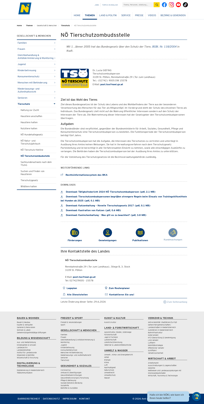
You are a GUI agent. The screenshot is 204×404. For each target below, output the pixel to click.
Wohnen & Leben (23, 330)
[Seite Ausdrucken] (184, 399)
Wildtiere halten (29, 186)
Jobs (97, 5)
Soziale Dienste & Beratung (71, 383)
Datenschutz (51, 398)
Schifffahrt (152, 350)
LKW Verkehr (153, 340)
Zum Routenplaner (119, 288)
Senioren (22, 97)
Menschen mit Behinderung (32, 82)
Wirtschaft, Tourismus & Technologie (163, 375)
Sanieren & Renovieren (26, 327)
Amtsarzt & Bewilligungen (71, 372)
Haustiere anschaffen (31, 116)
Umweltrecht (109, 372)
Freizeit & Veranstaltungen (71, 322)
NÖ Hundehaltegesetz (32, 134)
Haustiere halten (29, 122)
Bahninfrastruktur (155, 332)
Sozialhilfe (65, 385)
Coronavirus (66, 370)
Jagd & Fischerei (111, 337)
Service (126, 15)
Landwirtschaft (110, 340)
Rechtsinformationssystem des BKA (86, 174)
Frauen (21, 49)
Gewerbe (151, 368)
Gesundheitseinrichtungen (71, 375)
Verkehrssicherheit (155, 353)
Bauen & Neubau (23, 322)
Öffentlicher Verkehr (156, 348)
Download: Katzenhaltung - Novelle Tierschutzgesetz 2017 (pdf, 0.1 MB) (108, 205)
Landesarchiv (22, 347)
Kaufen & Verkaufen (25, 325)
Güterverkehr (153, 335)
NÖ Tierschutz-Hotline (32, 150)
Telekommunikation (24, 373)
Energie (107, 360)
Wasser (107, 378)
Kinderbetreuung (27, 70)
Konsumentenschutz (28, 76)
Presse (139, 15)
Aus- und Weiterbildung (26, 342)
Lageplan (72, 288)
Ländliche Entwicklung (113, 342)
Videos (152, 15)
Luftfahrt (151, 343)
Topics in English (110, 5)
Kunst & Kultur (110, 322)
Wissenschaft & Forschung (27, 357)
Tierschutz (65, 25)
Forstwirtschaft (110, 334)
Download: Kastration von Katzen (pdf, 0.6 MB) (93, 210)
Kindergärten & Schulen (26, 345)
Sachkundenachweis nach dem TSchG (36, 163)
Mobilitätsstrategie (155, 345)
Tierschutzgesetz (29, 180)
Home (77, 15)
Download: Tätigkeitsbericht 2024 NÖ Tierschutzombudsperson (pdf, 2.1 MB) (110, 191)
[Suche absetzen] (157, 4)
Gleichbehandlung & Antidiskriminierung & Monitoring (35, 56)
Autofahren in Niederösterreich (160, 330)
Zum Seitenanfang (176, 301)
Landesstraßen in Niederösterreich (162, 327)
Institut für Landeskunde (27, 352)
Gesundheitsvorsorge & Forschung (75, 378)
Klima (106, 362)
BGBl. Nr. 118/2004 (164, 46)
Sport (63, 325)
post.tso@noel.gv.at (111, 84)
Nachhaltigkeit (110, 367)
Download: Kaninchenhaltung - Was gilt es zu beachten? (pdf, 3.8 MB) (106, 215)
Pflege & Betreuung (68, 380)
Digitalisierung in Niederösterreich (30, 370)
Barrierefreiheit (29, 398)
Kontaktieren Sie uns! (121, 294)
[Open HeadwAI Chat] (196, 396)
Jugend (22, 64)
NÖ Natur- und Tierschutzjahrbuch (30, 142)
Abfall (106, 357)
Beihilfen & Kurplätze (69, 388)
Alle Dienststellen (77, 294)
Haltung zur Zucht (30, 110)
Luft (106, 365)
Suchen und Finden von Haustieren (33, 173)
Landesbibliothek (24, 350)
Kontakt (84, 398)
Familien (22, 42)
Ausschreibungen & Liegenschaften (162, 365)
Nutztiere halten (29, 128)
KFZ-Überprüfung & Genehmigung (162, 337)
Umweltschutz (110, 375)
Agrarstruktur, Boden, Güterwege (117, 332)
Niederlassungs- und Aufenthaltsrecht (28, 90)
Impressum (69, 398)
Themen (90, 15)
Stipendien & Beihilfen (25, 355)
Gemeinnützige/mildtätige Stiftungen (31, 332)
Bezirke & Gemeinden (173, 15)
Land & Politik (108, 15)
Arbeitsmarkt (153, 363)
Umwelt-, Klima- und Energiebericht (118, 355)
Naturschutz (109, 370)
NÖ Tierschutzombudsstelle (35, 156)
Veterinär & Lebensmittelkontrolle (117, 345)
